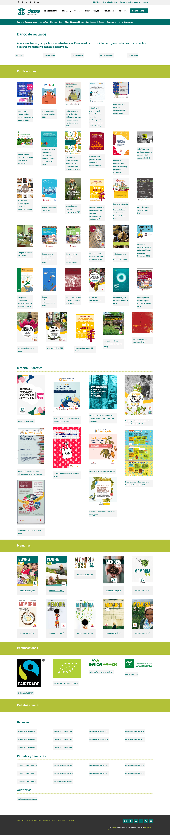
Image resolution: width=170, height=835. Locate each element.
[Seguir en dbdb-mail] (46, 2)
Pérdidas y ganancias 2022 (134, 765)
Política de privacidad (34, 820)
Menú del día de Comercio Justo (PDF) (143, 210)
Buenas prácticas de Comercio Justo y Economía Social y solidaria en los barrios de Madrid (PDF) (120, 211)
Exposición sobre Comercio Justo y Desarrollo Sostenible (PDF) (137, 483)
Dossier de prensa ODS (26, 421)
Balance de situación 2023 (98, 731)
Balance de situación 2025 (27, 731)
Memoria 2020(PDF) (27, 633)
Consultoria (111, 22)
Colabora (123, 11)
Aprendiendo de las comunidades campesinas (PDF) (113, 344)
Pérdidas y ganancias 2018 (134, 773)
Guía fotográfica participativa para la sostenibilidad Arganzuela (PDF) (144, 153)
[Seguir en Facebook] (22, 2)
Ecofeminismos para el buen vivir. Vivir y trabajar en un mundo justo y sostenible (102, 418)
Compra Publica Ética (110, 2)
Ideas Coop (20, 820)
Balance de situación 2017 (27, 747)
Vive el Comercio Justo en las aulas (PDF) (66, 475)
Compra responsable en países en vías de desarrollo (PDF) (73, 300)
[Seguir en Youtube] (38, 2)
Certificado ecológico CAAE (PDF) (66, 683)
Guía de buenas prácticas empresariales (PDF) (73, 209)
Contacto (145, 2)
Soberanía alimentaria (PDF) (26, 350)
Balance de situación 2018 (134, 739)
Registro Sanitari (131, 674)
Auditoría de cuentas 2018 (27, 799)
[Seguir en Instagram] (18, 2)
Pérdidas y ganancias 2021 (27, 773)
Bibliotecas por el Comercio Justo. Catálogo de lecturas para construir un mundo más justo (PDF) (73, 118)
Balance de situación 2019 (98, 739)
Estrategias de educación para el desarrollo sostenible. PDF (137, 422)
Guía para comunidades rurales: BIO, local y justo (102, 513)
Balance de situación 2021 (27, 739)
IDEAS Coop (96, 2)
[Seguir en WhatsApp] (34, 2)
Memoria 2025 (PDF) (27, 591)
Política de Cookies (49, 820)
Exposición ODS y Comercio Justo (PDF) (30, 532)
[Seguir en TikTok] (30, 2)
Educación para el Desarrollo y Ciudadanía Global (84, 22)
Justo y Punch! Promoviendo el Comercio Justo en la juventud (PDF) (25, 116)
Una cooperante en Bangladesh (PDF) (140, 341)
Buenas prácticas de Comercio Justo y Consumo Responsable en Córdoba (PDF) (96, 213)
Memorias (19, 55)
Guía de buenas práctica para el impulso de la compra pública (95, 161)
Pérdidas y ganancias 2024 (63, 765)
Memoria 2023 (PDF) (85, 575)
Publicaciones (133, 55)
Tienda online (138, 11)
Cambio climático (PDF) (55, 348)
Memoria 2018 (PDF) (85, 633)
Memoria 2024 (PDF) (56, 591)
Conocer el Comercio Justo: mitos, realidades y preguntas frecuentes (120, 166)
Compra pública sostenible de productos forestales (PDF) (71, 258)
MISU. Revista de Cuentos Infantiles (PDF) (48, 114)
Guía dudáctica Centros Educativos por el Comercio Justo (66, 420)
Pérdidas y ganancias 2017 (27, 781)
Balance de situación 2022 (134, 731)
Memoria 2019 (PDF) (56, 633)
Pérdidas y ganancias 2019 (98, 773)
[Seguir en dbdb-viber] (42, 2)
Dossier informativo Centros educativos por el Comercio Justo (30, 473)
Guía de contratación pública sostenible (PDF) (48, 301)
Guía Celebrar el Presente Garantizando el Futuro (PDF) (119, 109)
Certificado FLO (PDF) (25, 693)
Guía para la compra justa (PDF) (49, 209)
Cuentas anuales (77, 55)
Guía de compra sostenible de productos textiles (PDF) (48, 258)
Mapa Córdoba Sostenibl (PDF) (84, 350)
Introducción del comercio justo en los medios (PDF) (96, 256)
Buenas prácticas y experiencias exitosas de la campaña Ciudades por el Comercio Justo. (48, 157)
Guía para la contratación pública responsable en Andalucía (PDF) (25, 302)
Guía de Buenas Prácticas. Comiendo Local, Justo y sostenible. (25, 159)
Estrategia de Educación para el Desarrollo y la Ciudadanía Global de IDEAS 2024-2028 (73, 163)
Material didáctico (106, 55)
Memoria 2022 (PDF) (113, 591)
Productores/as (92, 11)
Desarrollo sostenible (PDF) (95, 299)
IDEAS (115, 828)
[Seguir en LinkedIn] (26, 2)
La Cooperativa (50, 11)
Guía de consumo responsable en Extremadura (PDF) (120, 257)
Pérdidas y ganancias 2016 (63, 781)
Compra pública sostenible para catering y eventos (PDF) (144, 302)
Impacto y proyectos (71, 11)
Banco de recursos (126, 22)
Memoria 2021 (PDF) (142, 590)
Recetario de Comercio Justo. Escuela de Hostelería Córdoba (25, 205)
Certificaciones (49, 55)
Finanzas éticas (56, 22)
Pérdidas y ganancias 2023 (98, 765)
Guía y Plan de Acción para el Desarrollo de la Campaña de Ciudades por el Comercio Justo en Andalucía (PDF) (96, 117)
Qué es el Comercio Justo (27, 22)
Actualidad (109, 11)
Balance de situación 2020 (63, 739)
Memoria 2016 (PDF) (142, 633)
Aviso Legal (61, 820)
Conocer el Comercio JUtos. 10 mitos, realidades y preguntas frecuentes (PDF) (144, 250)
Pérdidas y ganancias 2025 (27, 765)
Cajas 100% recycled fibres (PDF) (101, 672)
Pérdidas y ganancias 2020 (63, 773)
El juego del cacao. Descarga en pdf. (102, 471)
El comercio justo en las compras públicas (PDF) (120, 300)
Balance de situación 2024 (63, 731)
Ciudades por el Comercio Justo (129, 2)
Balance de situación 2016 (63, 747)
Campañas (43, 22)
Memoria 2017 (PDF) (113, 633)
